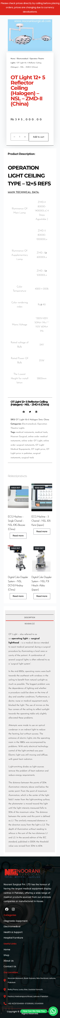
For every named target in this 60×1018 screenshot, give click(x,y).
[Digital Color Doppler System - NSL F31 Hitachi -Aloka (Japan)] (41, 558)
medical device (33, 643)
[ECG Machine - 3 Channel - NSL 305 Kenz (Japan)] (41, 497)
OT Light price (38, 449)
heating (15, 734)
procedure (15, 692)
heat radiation (25, 759)
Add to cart (38, 137)
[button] (24, 412)
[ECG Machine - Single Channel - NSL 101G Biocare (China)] (18, 497)
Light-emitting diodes (19, 767)
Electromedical (22, 59)
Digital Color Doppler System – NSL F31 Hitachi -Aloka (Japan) (41, 583)
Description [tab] (29, 617)
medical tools (41, 432)
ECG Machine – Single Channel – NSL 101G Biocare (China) (16, 523)
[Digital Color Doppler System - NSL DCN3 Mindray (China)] (18, 558)
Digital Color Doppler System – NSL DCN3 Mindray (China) (18, 583)
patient (24, 655)
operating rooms (32, 671)
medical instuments (25, 432)
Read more (18, 535)
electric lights (26, 738)
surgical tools (27, 458)
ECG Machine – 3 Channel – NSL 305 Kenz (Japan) (41, 520)
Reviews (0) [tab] (30, 624)
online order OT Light (31, 441)
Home (13, 59)
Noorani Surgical (19, 437)
